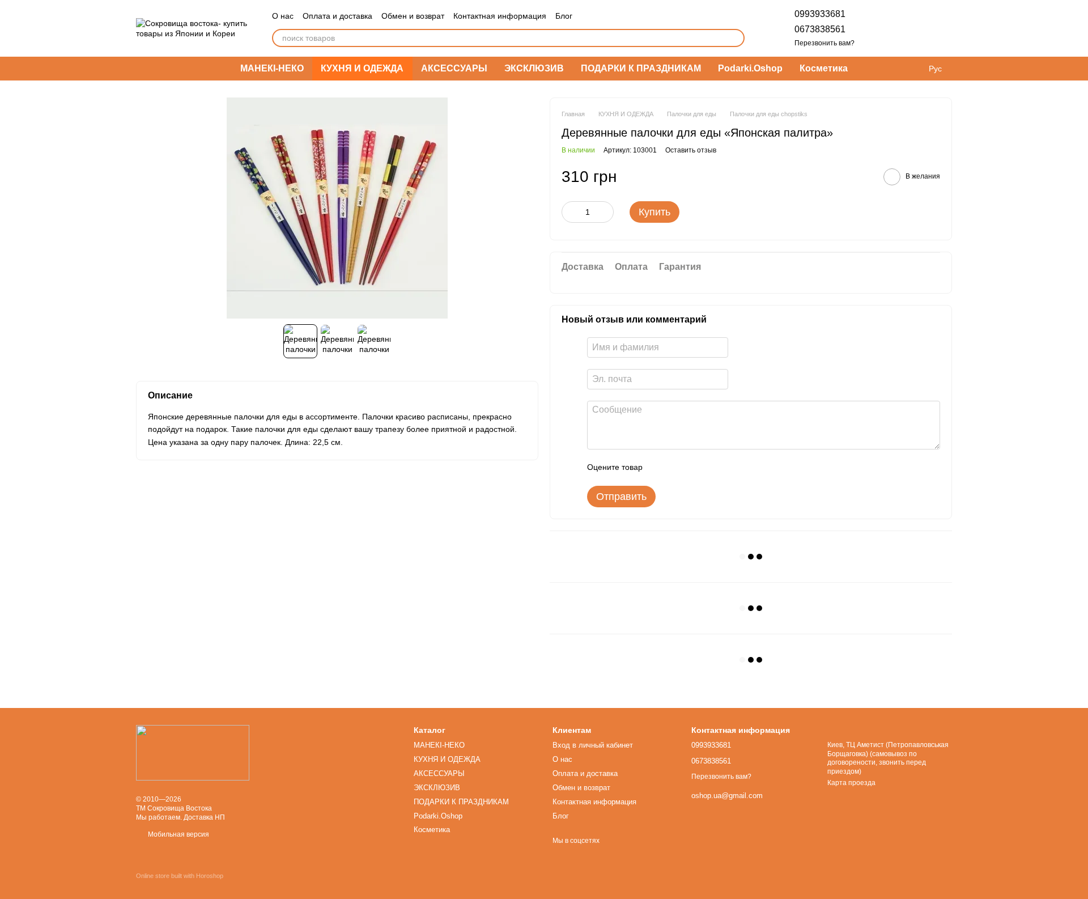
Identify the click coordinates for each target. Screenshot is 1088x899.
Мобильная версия (177, 834)
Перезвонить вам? (824, 43)
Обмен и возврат (412, 15)
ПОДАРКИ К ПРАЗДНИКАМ (641, 68)
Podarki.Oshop (750, 68)
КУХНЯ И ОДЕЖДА (362, 68)
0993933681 (819, 14)
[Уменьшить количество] (570, 212)
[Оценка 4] (716, 467)
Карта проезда (851, 783)
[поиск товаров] (735, 38)
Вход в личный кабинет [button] (592, 745)
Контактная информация (499, 15)
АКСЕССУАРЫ (454, 68)
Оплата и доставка (337, 15)
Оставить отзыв (690, 150)
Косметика (824, 68)
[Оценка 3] (697, 467)
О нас (283, 15)
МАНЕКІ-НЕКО (272, 68)
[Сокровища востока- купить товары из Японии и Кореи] (192, 752)
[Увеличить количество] (605, 212)
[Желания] (884, 28)
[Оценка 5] (734, 467)
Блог (563, 15)
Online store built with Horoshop (179, 875)
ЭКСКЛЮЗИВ (534, 68)
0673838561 (819, 29)
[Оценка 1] (661, 467)
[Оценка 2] (679, 467)
